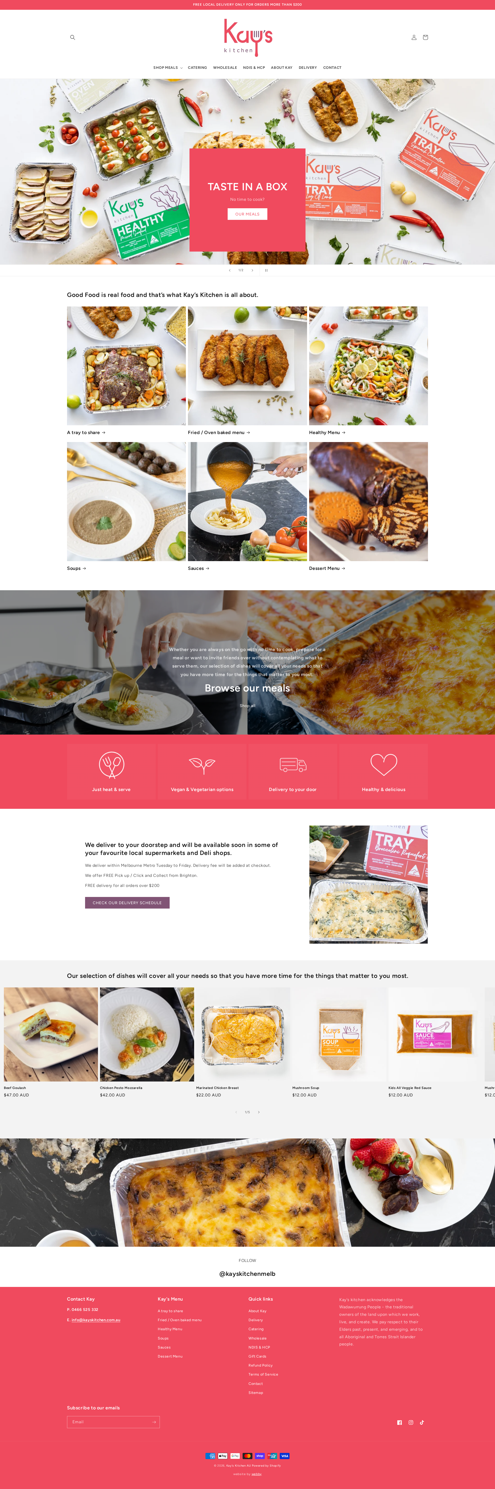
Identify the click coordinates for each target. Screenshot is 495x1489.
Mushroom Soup (305, 1088)
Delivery (256, 1320)
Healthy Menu (324, 432)
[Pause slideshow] (265, 270)
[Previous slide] (229, 270)
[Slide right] (259, 1112)
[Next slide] (252, 270)
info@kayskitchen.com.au (96, 1320)
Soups (74, 568)
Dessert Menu (324, 568)
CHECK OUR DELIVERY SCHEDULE (127, 903)
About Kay (257, 1311)
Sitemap (256, 1393)
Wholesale (258, 1338)
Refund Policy (261, 1365)
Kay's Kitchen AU (238, 1465)
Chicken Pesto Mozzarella (121, 1088)
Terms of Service (263, 1374)
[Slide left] (236, 1112)
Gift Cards (258, 1356)
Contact (256, 1384)
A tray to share (83, 432)
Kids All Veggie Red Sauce (410, 1088)
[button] (72, 37)
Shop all (247, 705)
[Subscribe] (154, 1422)
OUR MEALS (247, 214)
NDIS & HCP (259, 1347)
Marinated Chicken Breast (217, 1088)
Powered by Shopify (266, 1465)
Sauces (196, 568)
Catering (256, 1329)
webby (257, 1474)
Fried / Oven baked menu (216, 432)
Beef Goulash (15, 1088)
